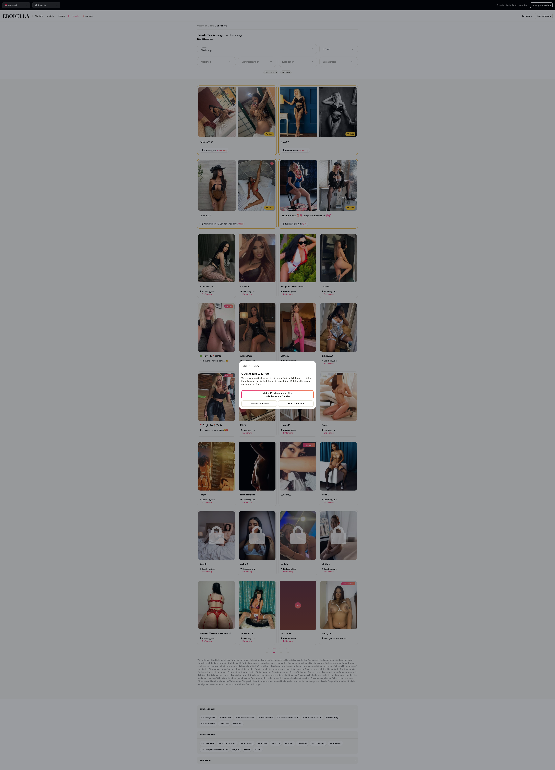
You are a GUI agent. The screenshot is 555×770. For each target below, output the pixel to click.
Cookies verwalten (259, 403)
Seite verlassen (296, 403)
